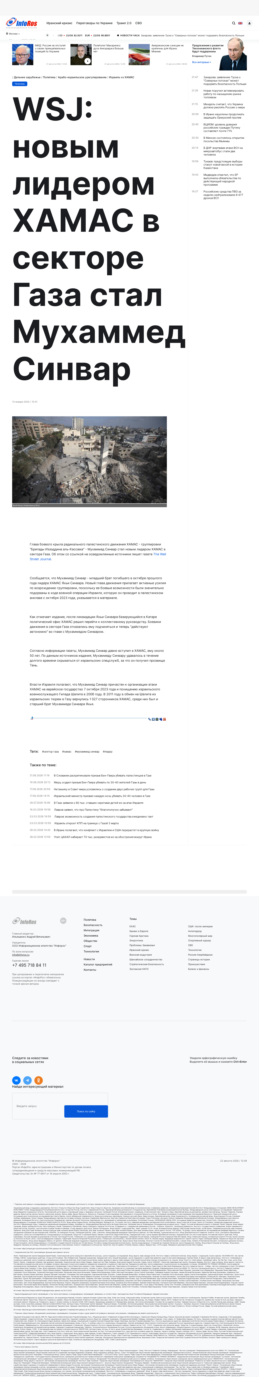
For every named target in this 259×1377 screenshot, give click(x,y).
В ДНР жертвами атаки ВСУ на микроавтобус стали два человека (223, 151)
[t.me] (27, 1080)
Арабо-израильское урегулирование (82, 77)
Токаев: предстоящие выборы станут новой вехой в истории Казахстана (223, 165)
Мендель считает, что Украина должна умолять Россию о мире (224, 106)
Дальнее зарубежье (27, 77)
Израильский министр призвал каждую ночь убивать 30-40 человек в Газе (102, 796)
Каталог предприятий (98, 964)
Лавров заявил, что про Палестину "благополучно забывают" (93, 809)
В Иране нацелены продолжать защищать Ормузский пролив (224, 116)
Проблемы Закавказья (142, 945)
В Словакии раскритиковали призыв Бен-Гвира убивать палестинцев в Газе (103, 775)
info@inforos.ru (20, 954)
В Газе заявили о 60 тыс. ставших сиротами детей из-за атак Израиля (98, 802)
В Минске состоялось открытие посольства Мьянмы (224, 139)
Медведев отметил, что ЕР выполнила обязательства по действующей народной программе (222, 179)
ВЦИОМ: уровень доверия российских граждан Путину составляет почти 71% (222, 128)
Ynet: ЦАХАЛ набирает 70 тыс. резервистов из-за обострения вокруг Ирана (103, 837)
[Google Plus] (164, 718)
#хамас (66, 751)
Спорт (88, 946)
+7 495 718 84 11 (29, 965)
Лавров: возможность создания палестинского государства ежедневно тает (103, 816)
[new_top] (31, 718)
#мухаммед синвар (87, 751)
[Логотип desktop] (21, 23)
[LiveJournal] (150, 718)
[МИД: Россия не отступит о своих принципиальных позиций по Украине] (23, 54)
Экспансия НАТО (139, 969)
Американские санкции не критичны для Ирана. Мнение (168, 48)
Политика (49, 77)
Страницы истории (199, 959)
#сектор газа (50, 751)
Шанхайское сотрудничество (146, 959)
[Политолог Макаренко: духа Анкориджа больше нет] (81, 54)
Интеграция (91, 930)
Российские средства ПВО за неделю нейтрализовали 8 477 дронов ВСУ (223, 195)
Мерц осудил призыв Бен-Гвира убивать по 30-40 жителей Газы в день (100, 782)
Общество (90, 941)
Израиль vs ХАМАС (121, 77)
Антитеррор (195, 931)
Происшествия (196, 964)
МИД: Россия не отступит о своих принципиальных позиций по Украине (50, 48)
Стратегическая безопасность (147, 964)
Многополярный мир (200, 935)
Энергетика (136, 940)
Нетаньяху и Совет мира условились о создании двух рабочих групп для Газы (104, 789)
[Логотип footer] (24, 920)
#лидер (107, 751)
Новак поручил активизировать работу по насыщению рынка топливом (224, 94)
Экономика (91, 935)
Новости (89, 959)
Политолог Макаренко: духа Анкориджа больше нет (108, 48)
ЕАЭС (133, 926)
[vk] (16, 1080)
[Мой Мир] (157, 718)
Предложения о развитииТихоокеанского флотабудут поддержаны (207, 48)
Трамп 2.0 (123, 23)
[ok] (38, 1080)
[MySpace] (161, 718)
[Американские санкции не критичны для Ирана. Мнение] (140, 54)
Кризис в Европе (139, 931)
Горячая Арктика (139, 935)
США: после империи (200, 926)
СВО (138, 23)
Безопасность (93, 925)
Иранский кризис (59, 23)
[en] (240, 23)
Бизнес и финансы (198, 969)
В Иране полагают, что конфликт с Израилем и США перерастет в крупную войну (106, 830)
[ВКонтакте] (153, 718)
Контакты (90, 969)
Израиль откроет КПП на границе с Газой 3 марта (86, 823)
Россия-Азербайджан (200, 954)
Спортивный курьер (199, 940)
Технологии (91, 951)
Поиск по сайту (86, 1111)
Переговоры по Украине (94, 23)
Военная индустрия (141, 954)
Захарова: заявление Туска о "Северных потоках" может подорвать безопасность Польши (151, 35)
